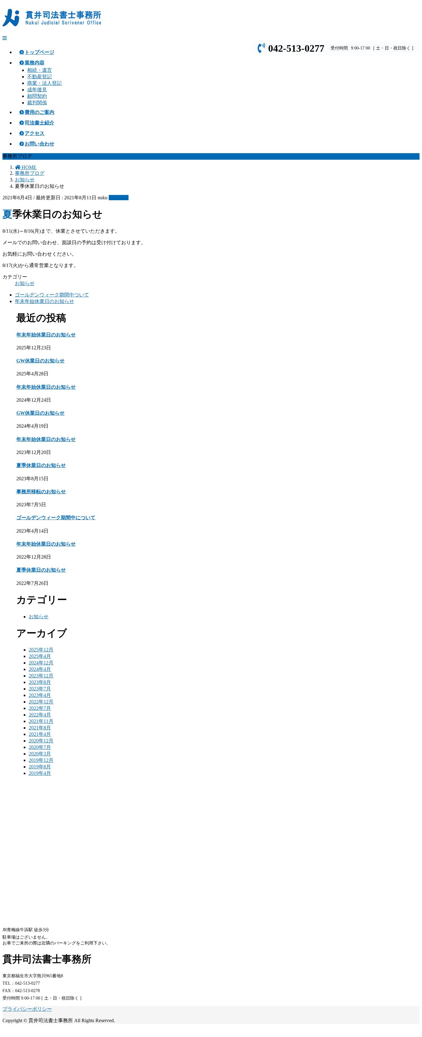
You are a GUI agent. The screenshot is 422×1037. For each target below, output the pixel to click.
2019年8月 (40, 766)
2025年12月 (41, 649)
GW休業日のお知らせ (40, 360)
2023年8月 (40, 682)
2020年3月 (40, 753)
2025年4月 (40, 656)
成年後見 (37, 89)
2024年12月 (41, 662)
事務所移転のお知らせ (41, 491)
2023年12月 (41, 675)
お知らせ (119, 197)
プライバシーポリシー (27, 1009)
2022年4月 (40, 714)
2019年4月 (40, 773)
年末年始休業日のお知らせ (44, 301)
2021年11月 (41, 721)
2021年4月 (40, 734)
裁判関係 (37, 102)
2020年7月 (40, 747)
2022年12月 (41, 701)
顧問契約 (37, 96)
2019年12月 (41, 760)
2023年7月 (40, 688)
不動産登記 (39, 76)
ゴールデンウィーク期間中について (55, 517)
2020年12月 (41, 740)
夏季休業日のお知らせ (41, 465)
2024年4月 (40, 669)
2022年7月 (40, 708)
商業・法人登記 (44, 83)
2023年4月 (40, 695)
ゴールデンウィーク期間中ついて (52, 294)
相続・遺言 (39, 70)
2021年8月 (40, 727)
